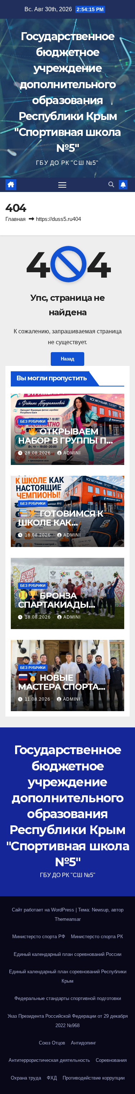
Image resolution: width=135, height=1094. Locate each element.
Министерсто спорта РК (97, 936)
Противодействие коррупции (94, 1078)
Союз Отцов (52, 1043)
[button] (111, 184)
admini (72, 453)
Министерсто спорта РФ (38, 936)
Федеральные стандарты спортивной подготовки (67, 998)
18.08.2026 (38, 535)
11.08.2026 (38, 699)
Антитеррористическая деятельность (49, 1060)
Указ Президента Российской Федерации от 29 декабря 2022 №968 (68, 1020)
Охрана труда (26, 1078)
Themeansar (68, 919)
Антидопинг (83, 1043)
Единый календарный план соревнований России (67, 954)
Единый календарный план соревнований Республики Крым (67, 976)
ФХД (52, 1078)
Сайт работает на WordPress (44, 910)
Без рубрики (32, 421)
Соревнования (111, 1060)
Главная (15, 219)
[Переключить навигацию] (62, 185)
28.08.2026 (38, 453)
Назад (67, 359)
